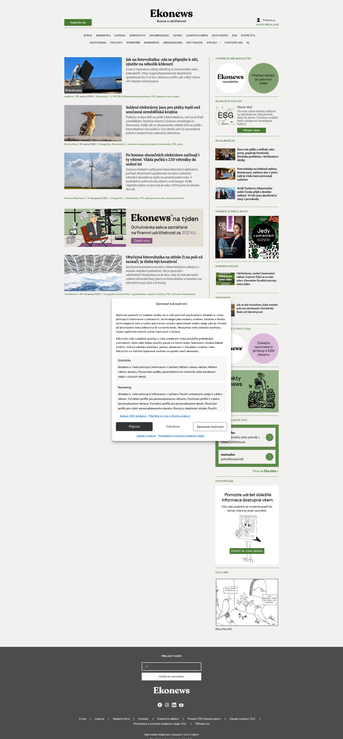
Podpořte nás (78, 22)
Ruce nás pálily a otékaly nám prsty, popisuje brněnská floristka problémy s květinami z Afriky (257, 155)
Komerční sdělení (168, 718)
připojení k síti (164, 96)
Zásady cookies (146, 435)
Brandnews (102, 96)
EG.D (120, 96)
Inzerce (99, 718)
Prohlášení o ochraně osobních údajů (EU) (160, 723)
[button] (248, 42)
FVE (153, 96)
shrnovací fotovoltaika (184, 294)
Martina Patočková (74, 198)
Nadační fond (121, 718)
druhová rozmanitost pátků (142, 144)
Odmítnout (173, 426)
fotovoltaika (164, 144)
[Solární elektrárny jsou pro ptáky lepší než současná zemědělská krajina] (93, 123)
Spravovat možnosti (210, 426)
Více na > (265, 471)
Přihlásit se (202, 723)
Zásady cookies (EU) (242, 718)
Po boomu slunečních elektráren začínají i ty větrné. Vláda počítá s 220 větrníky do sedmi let (162, 159)
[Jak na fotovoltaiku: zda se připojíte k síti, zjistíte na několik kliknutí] (93, 75)
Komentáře (118, 144)
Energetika (105, 144)
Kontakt (143, 718)
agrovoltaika (138, 294)
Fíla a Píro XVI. (223, 629)
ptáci (180, 144)
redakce (68, 96)
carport (151, 294)
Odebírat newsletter (171, 676)
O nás (82, 718)
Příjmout (134, 426)
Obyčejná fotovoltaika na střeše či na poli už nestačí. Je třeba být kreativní (164, 259)
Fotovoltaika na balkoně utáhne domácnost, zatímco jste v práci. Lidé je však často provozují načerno (257, 174)
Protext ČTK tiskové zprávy (204, 718)
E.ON (113, 96)
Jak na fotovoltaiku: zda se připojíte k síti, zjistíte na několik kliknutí (162, 61)
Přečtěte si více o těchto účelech (169, 415)
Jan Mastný (70, 294)
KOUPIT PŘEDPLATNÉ (267, 24)
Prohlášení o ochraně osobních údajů (181, 435)
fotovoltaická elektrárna (137, 96)
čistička (160, 294)
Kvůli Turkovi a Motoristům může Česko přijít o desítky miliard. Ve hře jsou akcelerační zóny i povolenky (257, 194)
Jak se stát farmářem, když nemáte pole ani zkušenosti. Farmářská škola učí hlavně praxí (257, 308)
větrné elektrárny (175, 198)
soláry (176, 96)
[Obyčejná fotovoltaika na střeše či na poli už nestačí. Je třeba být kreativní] (93, 273)
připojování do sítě (154, 198)
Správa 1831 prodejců (133, 415)
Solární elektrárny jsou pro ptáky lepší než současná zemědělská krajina (163, 109)
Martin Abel (70, 144)
